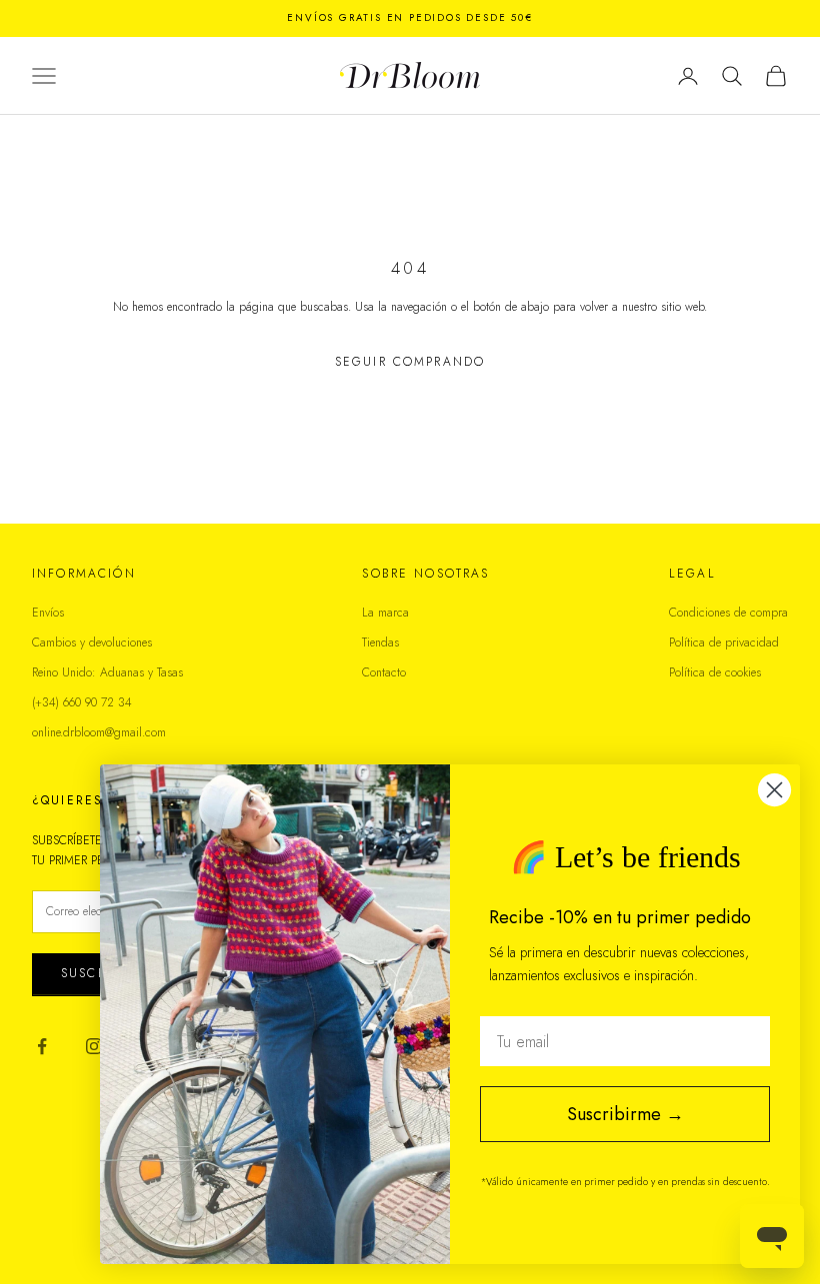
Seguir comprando (410, 362)
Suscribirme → (625, 1114)
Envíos (48, 613)
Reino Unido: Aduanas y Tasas (107, 672)
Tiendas (380, 642)
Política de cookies (715, 672)
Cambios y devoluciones (92, 642)
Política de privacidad (724, 642)
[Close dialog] (774, 789)
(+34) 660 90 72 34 (82, 702)
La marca (385, 613)
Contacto (384, 672)
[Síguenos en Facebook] (42, 1046)
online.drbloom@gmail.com (99, 732)
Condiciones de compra (728, 613)
